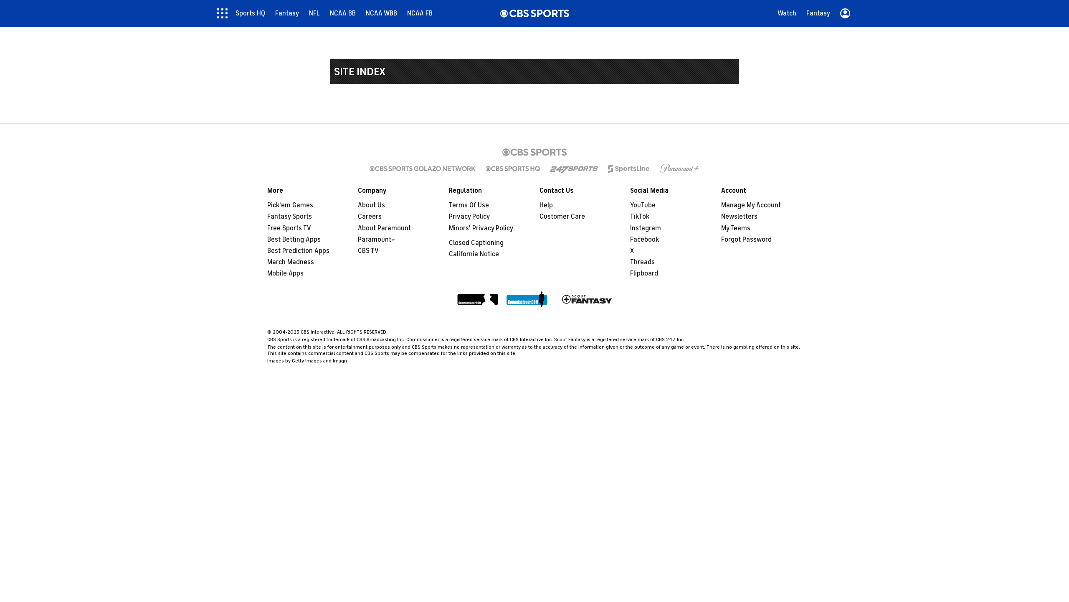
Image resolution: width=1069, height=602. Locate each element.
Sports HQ (250, 13)
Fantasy (287, 13)
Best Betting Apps (294, 239)
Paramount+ (376, 239)
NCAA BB (343, 13)
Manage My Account (751, 205)
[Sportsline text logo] (629, 168)
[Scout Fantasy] (587, 300)
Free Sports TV (289, 228)
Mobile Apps (285, 273)
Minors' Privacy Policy (481, 228)
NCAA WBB (381, 13)
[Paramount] (679, 168)
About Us (371, 205)
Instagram (645, 228)
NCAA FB (420, 13)
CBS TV (368, 251)
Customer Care (562, 216)
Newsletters (739, 216)
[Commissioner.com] (478, 300)
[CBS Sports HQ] (513, 168)
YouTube (643, 205)
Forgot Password (746, 239)
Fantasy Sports (289, 216)
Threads (642, 262)
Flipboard (644, 273)
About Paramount (384, 228)
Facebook (644, 239)
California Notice (474, 254)
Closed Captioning (476, 243)
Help (546, 205)
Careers (370, 216)
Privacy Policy (469, 216)
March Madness (290, 262)
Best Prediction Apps (298, 251)
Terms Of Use (469, 205)
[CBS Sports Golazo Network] (423, 168)
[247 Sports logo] (574, 168)
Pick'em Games (290, 205)
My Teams (735, 228)
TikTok (639, 216)
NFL (314, 13)
